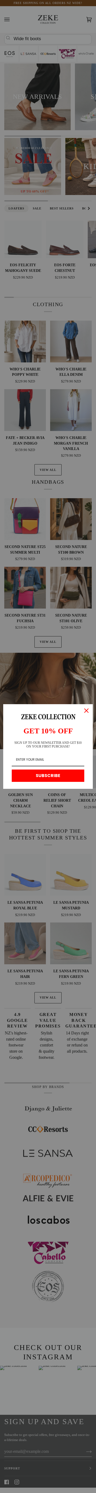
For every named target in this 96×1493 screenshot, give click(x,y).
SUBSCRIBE (48, 775)
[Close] (86, 710)
